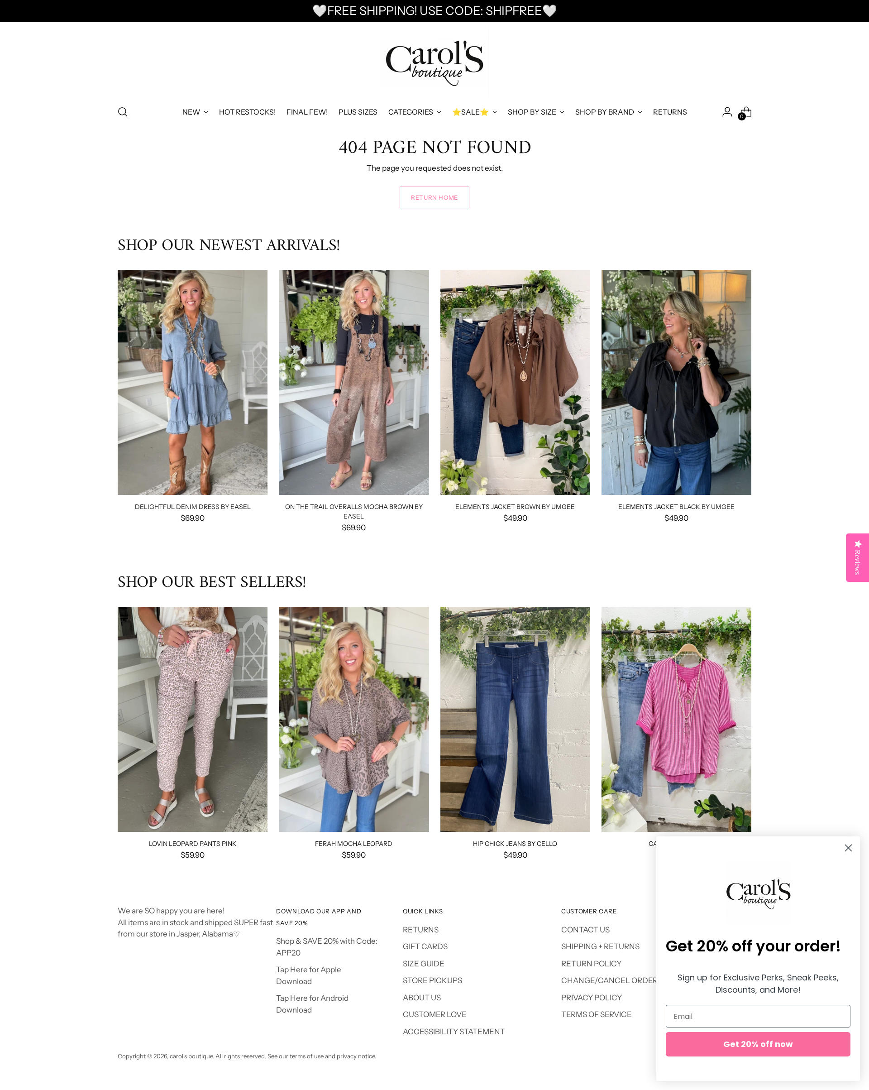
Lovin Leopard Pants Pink (193, 843)
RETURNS (421, 929)
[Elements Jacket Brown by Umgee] (515, 382)
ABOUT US (422, 997)
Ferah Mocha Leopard (353, 843)
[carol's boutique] (434, 61)
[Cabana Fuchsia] (676, 719)
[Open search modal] (123, 112)
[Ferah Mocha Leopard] (354, 719)
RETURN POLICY (591, 963)
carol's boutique (191, 1056)
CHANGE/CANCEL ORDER (609, 980)
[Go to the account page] (727, 112)
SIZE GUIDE (423, 963)
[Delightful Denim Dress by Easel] (192, 382)
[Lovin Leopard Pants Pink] (192, 719)
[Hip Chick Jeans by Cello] (515, 719)
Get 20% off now (758, 1044)
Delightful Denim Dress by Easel (193, 506)
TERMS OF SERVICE (596, 1014)
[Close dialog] (848, 848)
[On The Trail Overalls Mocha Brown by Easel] (354, 382)
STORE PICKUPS (432, 980)
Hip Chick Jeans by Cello (515, 843)
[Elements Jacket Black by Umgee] (676, 382)
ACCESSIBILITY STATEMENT (454, 1031)
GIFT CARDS (425, 946)
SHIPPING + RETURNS (600, 946)
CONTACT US (585, 929)
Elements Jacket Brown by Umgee (515, 506)
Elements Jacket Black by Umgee (676, 506)
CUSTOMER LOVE (435, 1014)
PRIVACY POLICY (591, 997)
